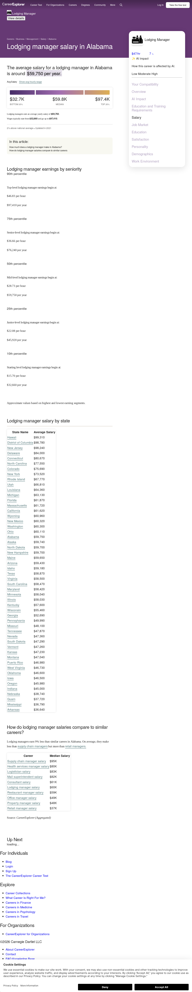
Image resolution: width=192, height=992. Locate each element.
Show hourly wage (30, 81)
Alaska (11, 542)
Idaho (11, 568)
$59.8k (60, 100)
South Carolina (17, 584)
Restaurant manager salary (25, 792)
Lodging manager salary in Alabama (60, 46)
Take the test (177, 5)
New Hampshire (17, 552)
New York (13, 474)
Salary (136, 117)
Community (100, 4)
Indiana (12, 688)
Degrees (85, 4)
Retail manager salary (22, 808)
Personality (140, 146)
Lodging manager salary (23, 787)
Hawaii (11, 437)
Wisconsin (14, 610)
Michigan (13, 495)
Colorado (13, 469)
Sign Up (11, 871)
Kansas (12, 652)
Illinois (11, 599)
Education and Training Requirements (149, 108)
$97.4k (102, 100)
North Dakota (16, 547)
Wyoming (13, 516)
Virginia (12, 578)
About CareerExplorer (20, 949)
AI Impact (139, 99)
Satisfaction (140, 139)
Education (139, 132)
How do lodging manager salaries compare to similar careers (38, 150)
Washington (15, 526)
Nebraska (13, 694)
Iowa (10, 678)
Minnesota (14, 594)
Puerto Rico (15, 662)
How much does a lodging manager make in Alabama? (35, 147)
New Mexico (15, 521)
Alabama (13, 536)
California (13, 510)
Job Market (140, 125)
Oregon (12, 683)
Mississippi (14, 704)
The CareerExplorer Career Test (27, 875)
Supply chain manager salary (26, 761)
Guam (11, 699)
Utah (10, 484)
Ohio (10, 531)
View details (16, 18)
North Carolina (17, 463)
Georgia (12, 615)
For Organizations (55, 4)
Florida (12, 500)
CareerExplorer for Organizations (27, 934)
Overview (139, 91)
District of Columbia (20, 442)
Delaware (13, 453)
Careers (73, 4)
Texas (11, 573)
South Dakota (16, 641)
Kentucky (13, 605)
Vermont (12, 646)
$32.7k (17, 100)
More (112, 4)
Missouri (12, 626)
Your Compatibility (145, 84)
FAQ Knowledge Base (20, 958)
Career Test (36, 4)
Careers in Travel (17, 916)
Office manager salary (21, 797)
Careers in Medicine (19, 907)
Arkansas (13, 709)
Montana (13, 657)
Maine (11, 557)
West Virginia (16, 667)
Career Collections (18, 893)
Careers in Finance (18, 902)
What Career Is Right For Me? (26, 897)
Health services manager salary (28, 766)
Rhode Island (16, 479)
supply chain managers (33, 746)
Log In (160, 4)
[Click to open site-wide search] (121, 5)
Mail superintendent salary (24, 776)
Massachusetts (17, 505)
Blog (9, 861)
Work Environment (145, 161)
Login (9, 866)
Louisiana (13, 489)
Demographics (142, 154)
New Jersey (15, 448)
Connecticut (15, 458)
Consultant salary (19, 782)
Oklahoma (14, 673)
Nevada (12, 636)
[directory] (60, 146)
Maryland (13, 589)
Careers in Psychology (20, 912)
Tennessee (14, 631)
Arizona (12, 563)
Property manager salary (23, 803)
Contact (11, 954)
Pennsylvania (16, 620)
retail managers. (75, 746)
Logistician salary (18, 771)
